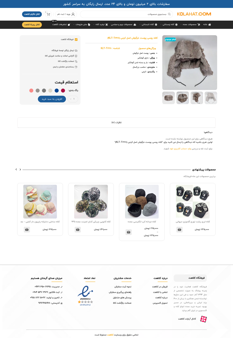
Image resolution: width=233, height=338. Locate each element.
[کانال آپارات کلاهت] (203, 319)
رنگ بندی (73, 90)
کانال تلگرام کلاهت (32, 14)
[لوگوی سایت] (193, 14)
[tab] (116, 122)
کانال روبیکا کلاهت (32, 24)
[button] (16, 169)
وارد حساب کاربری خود (180, 148)
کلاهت (192, 278)
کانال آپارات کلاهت (187, 318)
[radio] (63, 91)
